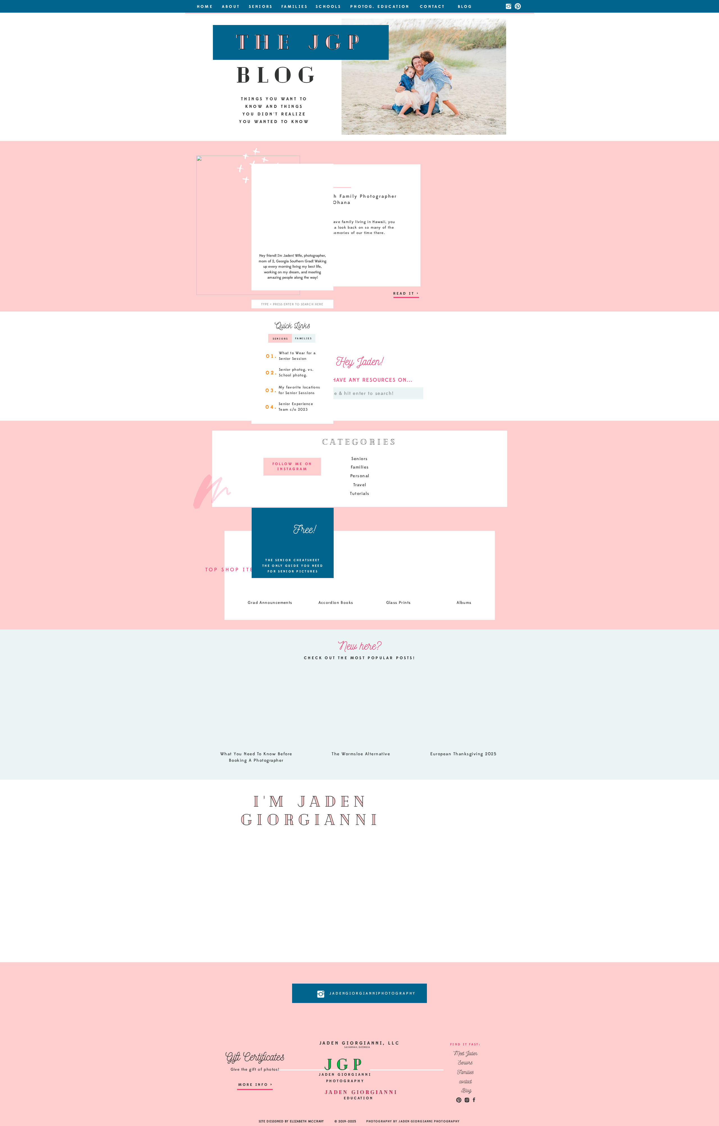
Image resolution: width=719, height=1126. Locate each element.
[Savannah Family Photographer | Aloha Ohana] (248, 225)
